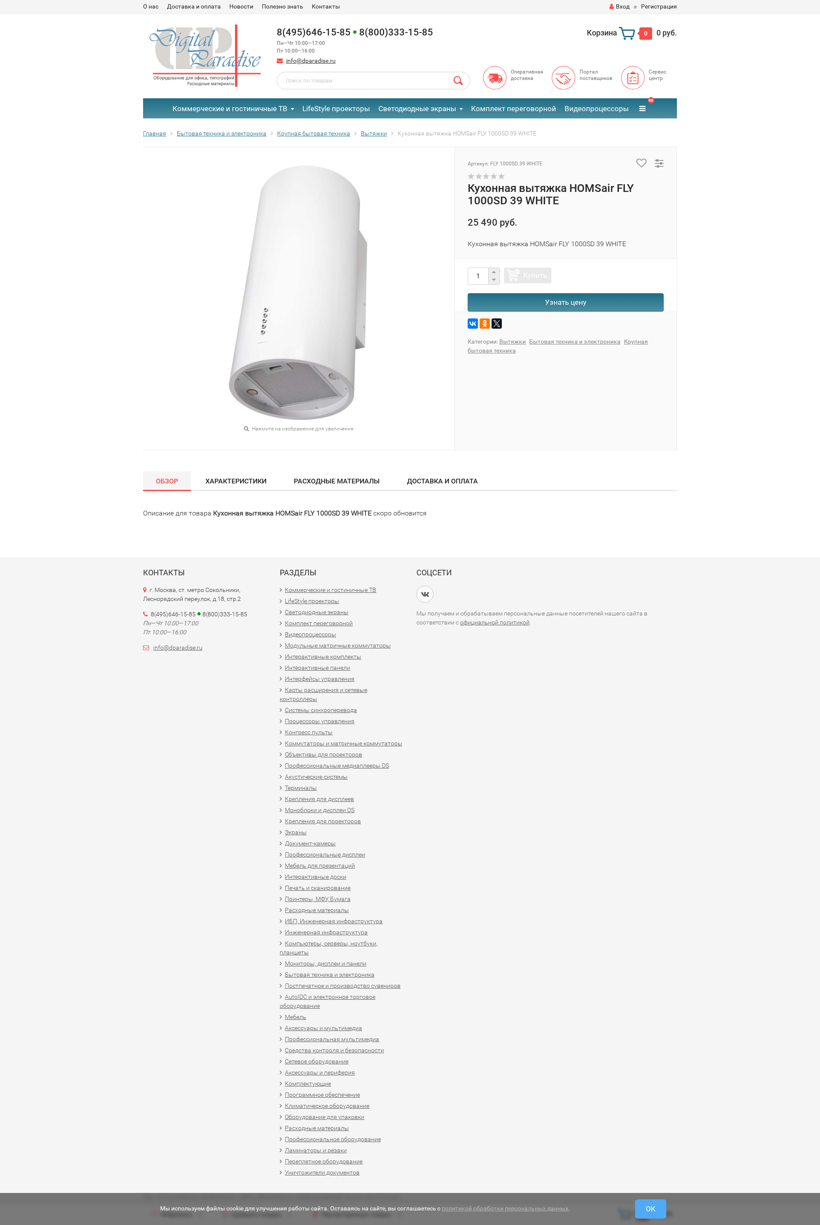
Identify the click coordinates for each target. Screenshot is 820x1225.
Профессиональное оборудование (333, 1139)
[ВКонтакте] (473, 323)
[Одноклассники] (485, 323)
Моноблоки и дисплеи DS (319, 810)
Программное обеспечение (322, 1094)
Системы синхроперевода (321, 710)
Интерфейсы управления (319, 678)
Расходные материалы (337, 481)
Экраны (296, 832)
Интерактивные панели (317, 667)
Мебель (295, 1016)
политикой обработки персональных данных (505, 1208)
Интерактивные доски (315, 876)
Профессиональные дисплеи (325, 854)
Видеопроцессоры (597, 108)
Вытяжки (512, 341)
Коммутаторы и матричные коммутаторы (343, 743)
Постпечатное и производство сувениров (343, 985)
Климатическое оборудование (327, 1105)
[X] (497, 323)
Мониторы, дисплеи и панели (325, 963)
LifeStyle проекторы (336, 108)
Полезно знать (282, 6)
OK (651, 1208)
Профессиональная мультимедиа (332, 1039)
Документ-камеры (310, 843)
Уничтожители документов (322, 1172)
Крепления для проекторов (323, 821)
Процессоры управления (319, 721)
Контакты (326, 6)
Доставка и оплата (194, 6)
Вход (623, 6)
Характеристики (235, 481)
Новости (241, 6)
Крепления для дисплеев (319, 798)
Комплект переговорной (513, 108)
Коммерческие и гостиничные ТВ (230, 108)
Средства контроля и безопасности (334, 1050)
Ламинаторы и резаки (316, 1150)
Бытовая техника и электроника (575, 341)
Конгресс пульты (309, 732)
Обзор (167, 481)
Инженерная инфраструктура (326, 932)
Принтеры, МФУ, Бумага (318, 898)
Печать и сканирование (318, 887)
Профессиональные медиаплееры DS (337, 765)
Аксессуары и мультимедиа (323, 1028)
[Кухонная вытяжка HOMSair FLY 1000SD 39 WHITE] (299, 292)
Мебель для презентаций (320, 865)
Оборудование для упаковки (324, 1116)
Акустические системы (316, 776)
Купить (535, 275)
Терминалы (301, 787)
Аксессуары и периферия (320, 1072)
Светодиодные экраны (417, 108)
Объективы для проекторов (323, 754)
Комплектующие (308, 1083)
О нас (150, 6)
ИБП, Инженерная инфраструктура (334, 921)
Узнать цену (565, 302)
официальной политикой (495, 622)
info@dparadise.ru (311, 60)
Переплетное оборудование (324, 1161)
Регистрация (659, 6)
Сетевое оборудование (316, 1061)
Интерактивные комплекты (323, 656)
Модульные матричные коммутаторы (338, 645)
